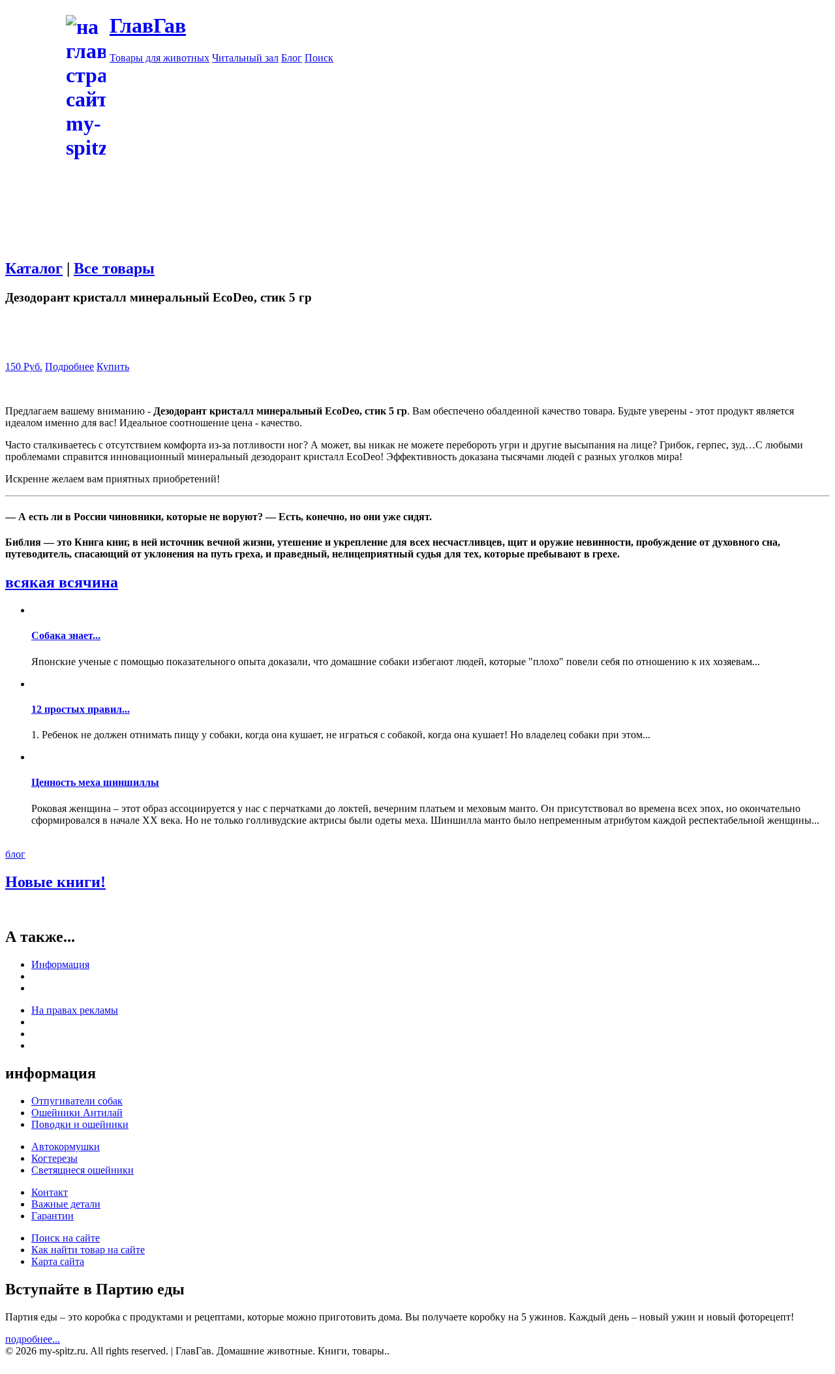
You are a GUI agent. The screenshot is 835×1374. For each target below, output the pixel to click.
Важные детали (65, 1204)
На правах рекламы (74, 1010)
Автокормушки (65, 1146)
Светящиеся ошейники (82, 1170)
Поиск (319, 57)
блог (15, 854)
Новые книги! (55, 881)
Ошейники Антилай (77, 1112)
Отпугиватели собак (77, 1100)
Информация (60, 964)
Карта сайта (57, 1261)
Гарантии (52, 1215)
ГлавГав (148, 25)
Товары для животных (159, 57)
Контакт (49, 1192)
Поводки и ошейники (80, 1124)
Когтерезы (54, 1158)
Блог (291, 57)
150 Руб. (23, 366)
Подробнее (69, 366)
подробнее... (32, 1339)
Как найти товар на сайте (88, 1249)
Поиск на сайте (65, 1237)
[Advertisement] (417, 252)
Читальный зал (245, 57)
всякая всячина (61, 582)
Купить (113, 366)
